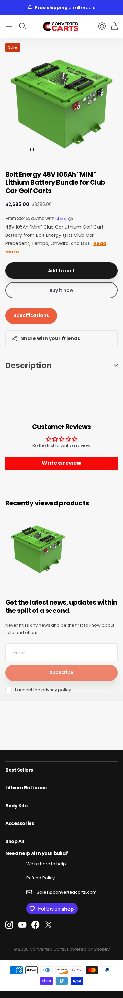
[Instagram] (9, 925)
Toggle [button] (116, 365)
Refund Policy (40, 878)
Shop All (14, 841)
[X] (48, 925)
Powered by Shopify (88, 949)
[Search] (22, 26)
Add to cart (61, 270)
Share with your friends (50, 338)
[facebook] (35, 925)
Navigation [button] (8, 26)
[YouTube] (22, 925)
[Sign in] (102, 26)
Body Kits (16, 805)
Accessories (19, 823)
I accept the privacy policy (43, 690)
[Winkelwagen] (114, 26)
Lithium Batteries (26, 787)
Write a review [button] (61, 463)
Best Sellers (19, 770)
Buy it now (61, 290)
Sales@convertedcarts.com (67, 892)
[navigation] (44, 149)
